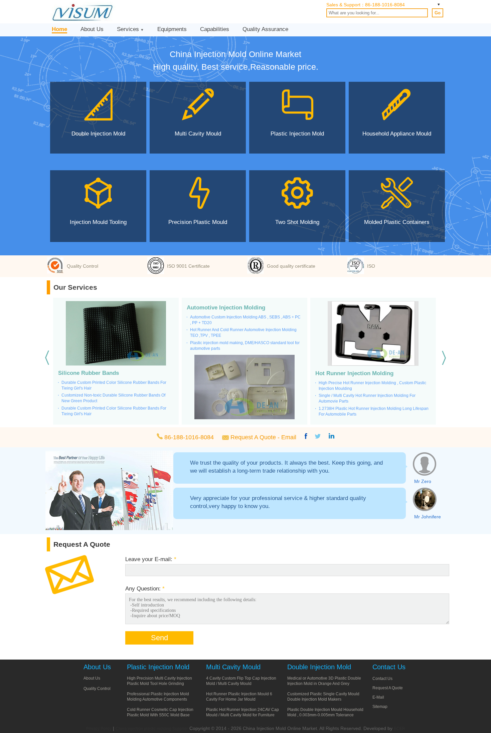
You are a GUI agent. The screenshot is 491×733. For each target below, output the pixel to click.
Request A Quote (253, 437)
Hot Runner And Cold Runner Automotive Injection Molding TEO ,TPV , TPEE (243, 332)
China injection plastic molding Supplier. (152, 728)
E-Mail (378, 697)
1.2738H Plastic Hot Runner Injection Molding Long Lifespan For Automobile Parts (374, 411)
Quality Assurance (265, 29)
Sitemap (379, 706)
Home (59, 29)
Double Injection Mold (319, 667)
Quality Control (97, 688)
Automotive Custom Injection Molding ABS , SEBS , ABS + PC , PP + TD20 (245, 320)
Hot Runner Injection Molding (354, 373)
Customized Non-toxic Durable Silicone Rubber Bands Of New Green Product (113, 398)
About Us (92, 29)
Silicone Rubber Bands (88, 373)
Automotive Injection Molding (226, 307)
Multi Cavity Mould (233, 667)
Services (128, 29)
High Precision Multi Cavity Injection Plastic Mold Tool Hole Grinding (159, 681)
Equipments (172, 29)
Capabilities (214, 29)
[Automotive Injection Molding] (244, 387)
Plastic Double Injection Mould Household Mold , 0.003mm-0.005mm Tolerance (325, 712)
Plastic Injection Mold (158, 667)
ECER (399, 728)
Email (288, 437)
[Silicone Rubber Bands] (116, 333)
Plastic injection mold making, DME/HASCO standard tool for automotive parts (245, 345)
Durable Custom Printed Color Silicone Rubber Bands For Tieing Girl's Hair (113, 385)
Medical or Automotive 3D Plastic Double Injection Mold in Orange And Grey (324, 681)
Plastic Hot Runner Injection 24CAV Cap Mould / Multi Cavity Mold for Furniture (242, 712)
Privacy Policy (99, 728)
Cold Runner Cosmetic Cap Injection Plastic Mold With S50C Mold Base (160, 712)
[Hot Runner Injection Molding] (373, 334)
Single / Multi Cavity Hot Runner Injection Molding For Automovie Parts (367, 398)
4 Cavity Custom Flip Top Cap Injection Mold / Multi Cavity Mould (241, 681)
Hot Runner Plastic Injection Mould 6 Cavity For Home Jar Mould (239, 697)
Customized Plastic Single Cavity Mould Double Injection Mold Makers (323, 697)
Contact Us (382, 678)
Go (438, 12)
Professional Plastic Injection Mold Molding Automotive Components (158, 697)
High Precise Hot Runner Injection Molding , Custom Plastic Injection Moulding (372, 386)
